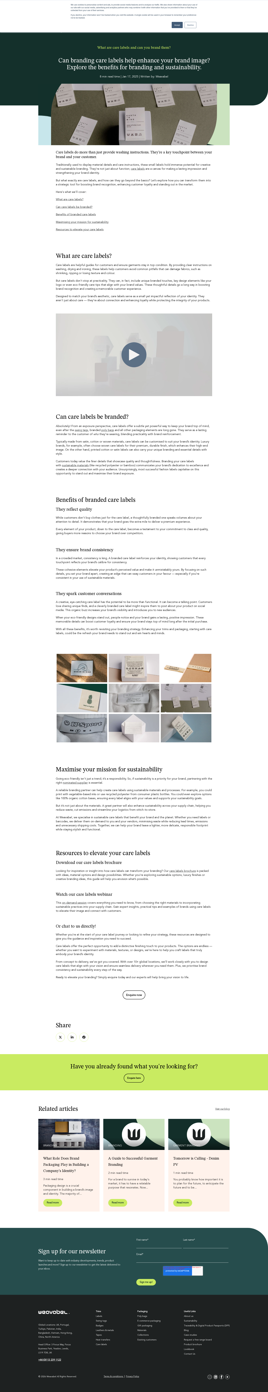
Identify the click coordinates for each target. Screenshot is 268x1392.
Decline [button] (190, 25)
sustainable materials (75, 465)
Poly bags (142, 1316)
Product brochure (193, 1344)
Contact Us (189, 1354)
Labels (99, 1316)
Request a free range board (198, 1340)
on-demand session (74, 903)
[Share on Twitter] (60, 1037)
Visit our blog (222, 1109)
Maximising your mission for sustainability (82, 222)
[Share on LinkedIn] (72, 1037)
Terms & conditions (114, 1376)
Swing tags (101, 1321)
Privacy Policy (132, 1376)
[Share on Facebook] (83, 1037)
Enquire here (134, 1078)
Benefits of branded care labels (76, 214)
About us (188, 1316)
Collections (143, 1335)
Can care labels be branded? (74, 207)
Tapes (99, 1335)
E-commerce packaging (149, 1321)
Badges (99, 1326)
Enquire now (134, 995)
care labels (138, 169)
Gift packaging (144, 1326)
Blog (186, 1330)
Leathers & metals (105, 1330)
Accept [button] (177, 25)
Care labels (101, 1344)
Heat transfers (103, 1340)
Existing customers (146, 1340)
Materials (141, 1330)
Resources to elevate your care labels (80, 229)
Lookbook (189, 1349)
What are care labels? (69, 199)
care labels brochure (182, 871)
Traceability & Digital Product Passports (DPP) (207, 1326)
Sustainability (190, 1321)
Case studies (190, 1335)
